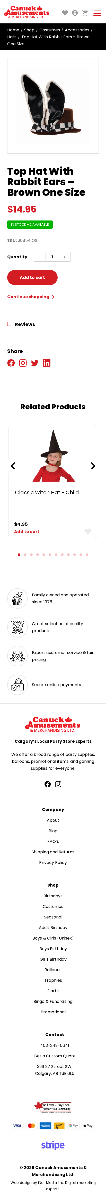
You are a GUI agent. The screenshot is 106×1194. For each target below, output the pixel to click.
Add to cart (32, 277)
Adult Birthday (53, 928)
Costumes (49, 30)
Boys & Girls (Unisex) (53, 938)
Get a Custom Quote (55, 1056)
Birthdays (53, 896)
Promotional (53, 1012)
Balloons (53, 970)
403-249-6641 (54, 1045)
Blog (53, 831)
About (53, 820)
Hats (11, 37)
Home (13, 30)
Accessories (77, 30)
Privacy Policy (53, 862)
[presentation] (13, 465)
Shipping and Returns (53, 852)
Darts (53, 991)
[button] (19, 554)
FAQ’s (53, 841)
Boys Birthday (53, 949)
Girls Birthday (53, 959)
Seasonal (53, 917)
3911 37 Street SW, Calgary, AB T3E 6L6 (54, 1070)
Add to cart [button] (26, 532)
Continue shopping (28, 297)
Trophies (53, 980)
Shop (29, 30)
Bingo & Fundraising (53, 1001)
